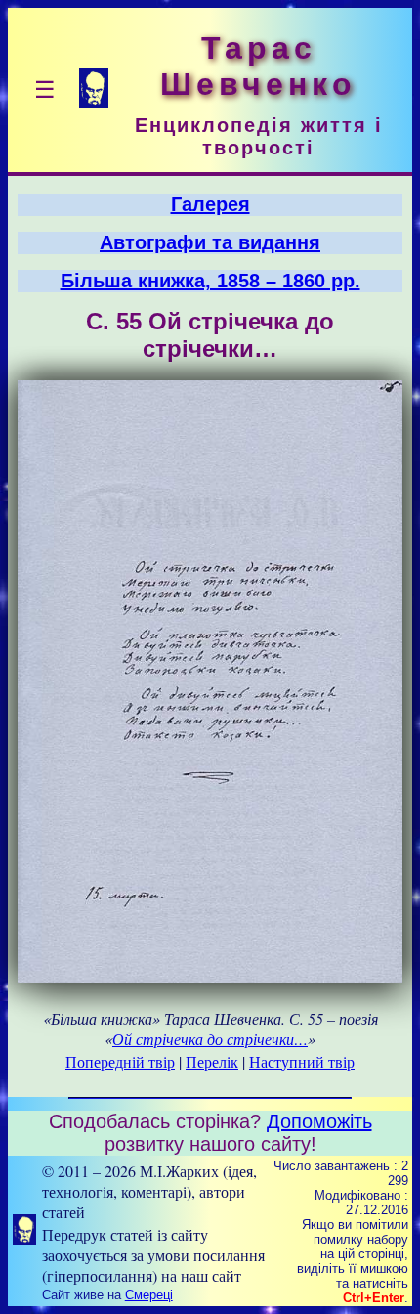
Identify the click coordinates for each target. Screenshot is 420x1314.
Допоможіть (319, 1121)
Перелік (212, 1061)
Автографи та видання (210, 242)
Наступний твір (302, 1061)
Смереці (149, 1295)
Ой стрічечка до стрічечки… (210, 1039)
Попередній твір (120, 1061)
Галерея (210, 204)
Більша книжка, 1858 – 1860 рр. (210, 280)
